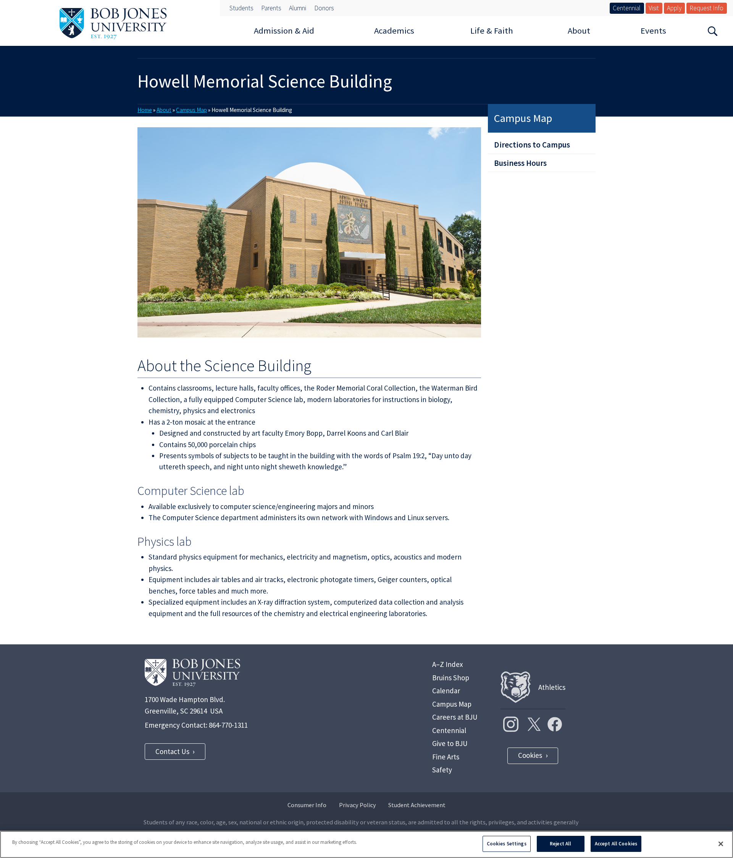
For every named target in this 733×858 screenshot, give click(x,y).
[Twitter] (533, 724)
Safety (442, 769)
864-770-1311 (228, 725)
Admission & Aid (284, 30)
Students (241, 8)
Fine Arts (445, 756)
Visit (654, 8)
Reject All (560, 843)
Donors (324, 8)
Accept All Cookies (616, 843)
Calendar (446, 690)
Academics (394, 30)
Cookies (530, 755)
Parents (271, 8)
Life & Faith (491, 30)
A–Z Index (447, 664)
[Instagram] (510, 724)
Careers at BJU (455, 717)
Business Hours (520, 163)
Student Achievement (417, 805)
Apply (674, 8)
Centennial (627, 8)
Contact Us (172, 751)
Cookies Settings (506, 843)
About (579, 30)
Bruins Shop (450, 677)
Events (653, 30)
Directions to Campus (532, 144)
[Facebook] (554, 724)
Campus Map (523, 118)
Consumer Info (306, 805)
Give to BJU (450, 743)
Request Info (706, 8)
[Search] (712, 30)
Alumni (297, 8)
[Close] (720, 843)
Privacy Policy (357, 805)
